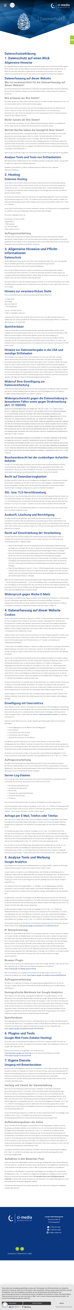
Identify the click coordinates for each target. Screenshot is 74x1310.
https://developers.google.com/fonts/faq (18, 1053)
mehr (62, 1303)
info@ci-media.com (55, 1232)
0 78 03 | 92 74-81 (55, 1227)
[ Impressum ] (12, 1253)
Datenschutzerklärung (67, 1306)
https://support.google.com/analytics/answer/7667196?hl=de (24, 1028)
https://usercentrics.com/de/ (48, 714)
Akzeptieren (37, 1303)
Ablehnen (12, 1303)
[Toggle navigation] (5, 4)
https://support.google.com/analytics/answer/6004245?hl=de (46, 975)
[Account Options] (12, 5)
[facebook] (72, 37)
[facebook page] (17, 1249)
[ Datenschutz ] (22, 1253)
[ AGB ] (30, 1253)
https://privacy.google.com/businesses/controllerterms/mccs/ (39, 926)
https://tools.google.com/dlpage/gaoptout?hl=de (20, 969)
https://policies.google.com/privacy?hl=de (18, 1055)
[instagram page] (22, 1249)
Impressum (58, 1306)
